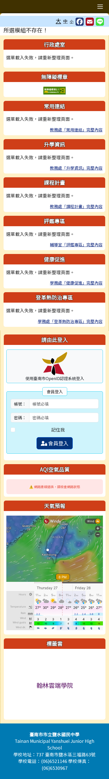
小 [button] (72, 21)
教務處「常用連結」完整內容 (76, 130)
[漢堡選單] (100, 7)
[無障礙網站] (54, 90)
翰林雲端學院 (55, 685)
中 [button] (65, 21)
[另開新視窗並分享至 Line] (100, 22)
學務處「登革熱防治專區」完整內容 (70, 321)
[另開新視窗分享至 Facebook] (80, 22)
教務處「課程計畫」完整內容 (76, 206)
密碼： (20, 417)
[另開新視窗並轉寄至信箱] (90, 22)
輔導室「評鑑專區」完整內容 (76, 244)
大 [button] (58, 20)
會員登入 (57, 443)
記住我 (58, 429)
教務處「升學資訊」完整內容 (76, 168)
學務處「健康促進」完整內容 (76, 283)
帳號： (20, 404)
